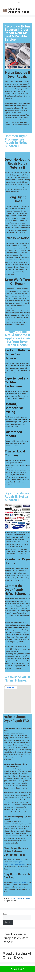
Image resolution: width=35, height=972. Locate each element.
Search (5, 914)
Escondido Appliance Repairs (18, 10)
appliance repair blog (21, 882)
